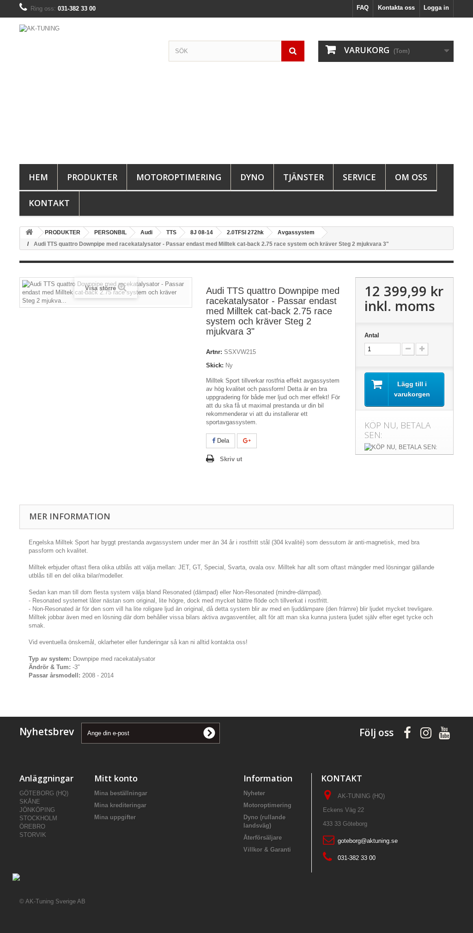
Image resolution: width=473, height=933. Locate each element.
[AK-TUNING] (87, 88)
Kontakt (49, 202)
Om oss (411, 177)
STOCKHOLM (38, 818)
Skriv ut (231, 459)
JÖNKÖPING (37, 809)
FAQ (363, 7)
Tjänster (303, 177)
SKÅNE (29, 801)
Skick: (215, 365)
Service (359, 177)
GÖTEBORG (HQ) (43, 793)
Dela (222, 440)
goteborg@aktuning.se (368, 840)
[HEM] (29, 232)
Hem (38, 177)
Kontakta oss (396, 7)
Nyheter (254, 793)
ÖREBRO (32, 826)
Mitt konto (116, 778)
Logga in (436, 7)
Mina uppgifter (115, 817)
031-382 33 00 (357, 857)
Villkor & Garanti (267, 849)
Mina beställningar (120, 793)
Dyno (252, 177)
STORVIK (32, 834)
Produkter (92, 177)
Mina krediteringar (120, 805)
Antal (371, 335)
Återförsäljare (262, 837)
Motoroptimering (178, 177)
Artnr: (214, 351)
